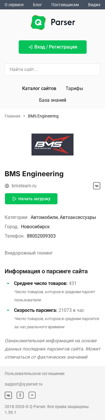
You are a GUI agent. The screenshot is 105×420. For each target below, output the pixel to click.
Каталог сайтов (39, 88)
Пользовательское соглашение (34, 373)
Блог (37, 4)
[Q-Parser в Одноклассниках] (20, 395)
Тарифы (74, 88)
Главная (12, 116)
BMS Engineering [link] (43, 116)
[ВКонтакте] (96, 185)
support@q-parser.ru (24, 384)
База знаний (52, 100)
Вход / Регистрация (55, 47)
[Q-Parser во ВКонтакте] (8, 395)
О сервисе (14, 4)
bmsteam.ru (24, 186)
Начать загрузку (34, 198)
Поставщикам (65, 4)
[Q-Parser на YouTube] (32, 395)
